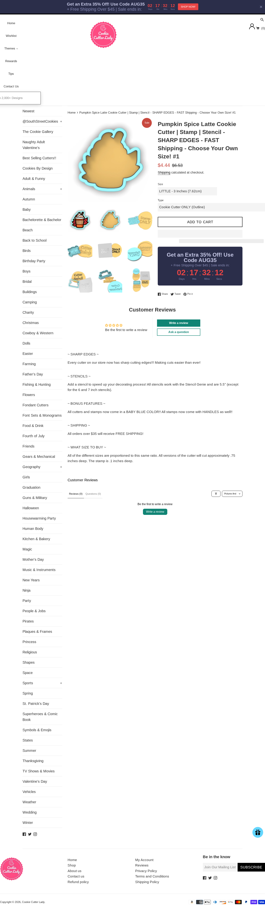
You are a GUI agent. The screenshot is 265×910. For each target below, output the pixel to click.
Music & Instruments (39, 570)
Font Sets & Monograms (42, 415)
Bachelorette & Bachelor (42, 220)
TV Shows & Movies (39, 771)
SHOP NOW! (188, 6)
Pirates (28, 621)
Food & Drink (33, 426)
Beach (28, 230)
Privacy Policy (146, 871)
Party (27, 601)
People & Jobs (34, 611)
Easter (28, 354)
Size (160, 184)
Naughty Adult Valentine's (34, 145)
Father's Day (33, 374)
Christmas (31, 323)
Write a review (155, 511)
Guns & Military (35, 498)
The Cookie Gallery (38, 132)
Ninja (26, 590)
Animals (42, 189)
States (28, 740)
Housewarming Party (39, 518)
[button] (200, 234)
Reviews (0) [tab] (76, 493)
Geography (42, 467)
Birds (27, 251)
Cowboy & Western (38, 333)
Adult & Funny (34, 179)
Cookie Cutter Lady (33, 901)
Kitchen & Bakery (36, 539)
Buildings (30, 292)
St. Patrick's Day (36, 704)
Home (72, 860)
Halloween (31, 508)
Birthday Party (34, 261)
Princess (29, 642)
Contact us (76, 876)
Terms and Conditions (152, 876)
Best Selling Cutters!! (39, 158)
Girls (26, 477)
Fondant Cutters (35, 405)
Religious (30, 652)
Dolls (26, 343)
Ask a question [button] (178, 332)
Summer (29, 751)
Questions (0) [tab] (93, 493)
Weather (29, 802)
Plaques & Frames (37, 632)
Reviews (142, 865)
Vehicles (29, 792)
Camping (30, 302)
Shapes (29, 662)
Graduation (31, 487)
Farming (29, 364)
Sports (42, 683)
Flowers (29, 395)
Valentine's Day (35, 781)
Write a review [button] (178, 323)
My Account (144, 860)
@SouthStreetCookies (42, 121)
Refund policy (78, 882)
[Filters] (215, 494)
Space (28, 673)
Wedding (30, 812)
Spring (28, 693)
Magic (27, 549)
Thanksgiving (33, 761)
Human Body (33, 529)
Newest (28, 111)
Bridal (27, 282)
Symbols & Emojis (37, 730)
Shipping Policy (147, 882)
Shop (72, 865)
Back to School (35, 240)
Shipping (164, 172)
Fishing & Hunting (37, 384)
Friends (28, 446)
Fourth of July (34, 436)
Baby (27, 209)
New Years (31, 580)
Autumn (29, 199)
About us (74, 871)
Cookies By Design (38, 168)
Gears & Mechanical (39, 457)
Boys (26, 271)
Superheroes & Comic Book (40, 717)
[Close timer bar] (261, 7)
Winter (28, 823)
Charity (28, 312)
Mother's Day (33, 559)
